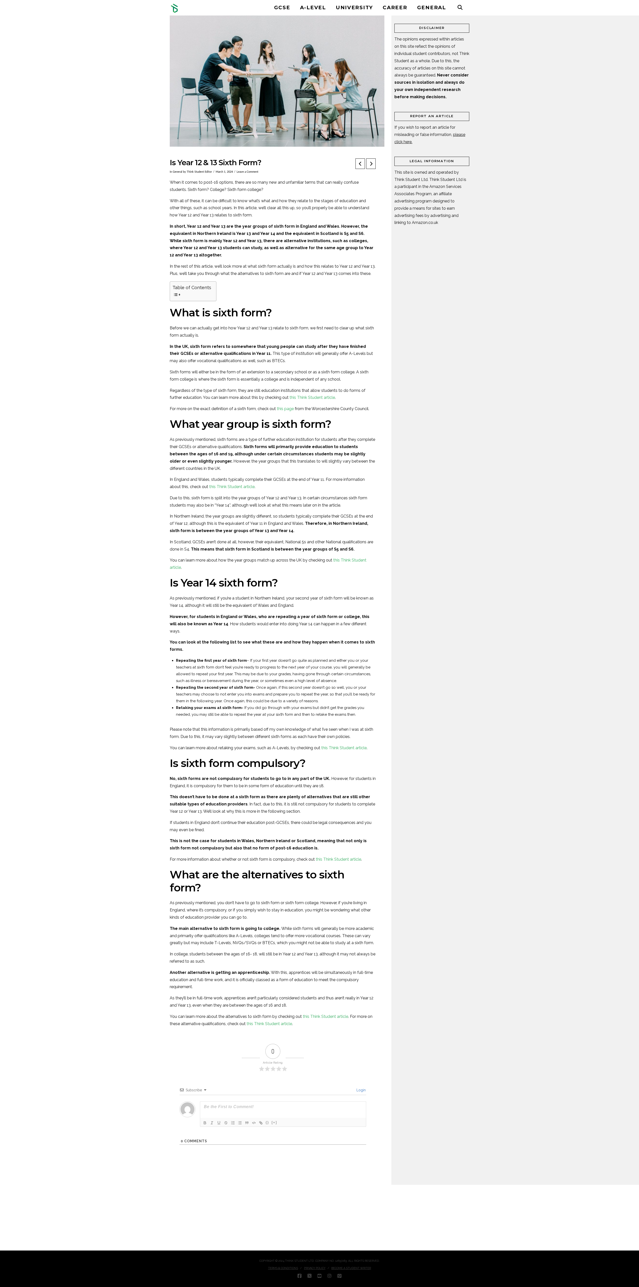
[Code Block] (253, 1123)
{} (267, 1122)
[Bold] (204, 1123)
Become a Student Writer (351, 1268)
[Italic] (211, 1123)
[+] (274, 1122)
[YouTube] (319, 1276)
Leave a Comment (247, 171)
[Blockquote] (246, 1123)
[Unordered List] (239, 1123)
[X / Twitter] (310, 1276)
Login (360, 1090)
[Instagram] (329, 1276)
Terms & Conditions (283, 1268)
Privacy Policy (314, 1268)
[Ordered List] (232, 1123)
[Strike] (225, 1123)
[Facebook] (300, 1276)
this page (285, 408)
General (177, 171)
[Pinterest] (339, 1276)
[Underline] (218, 1123)
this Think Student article (312, 397)
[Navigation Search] (460, 7)
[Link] (260, 1123)
